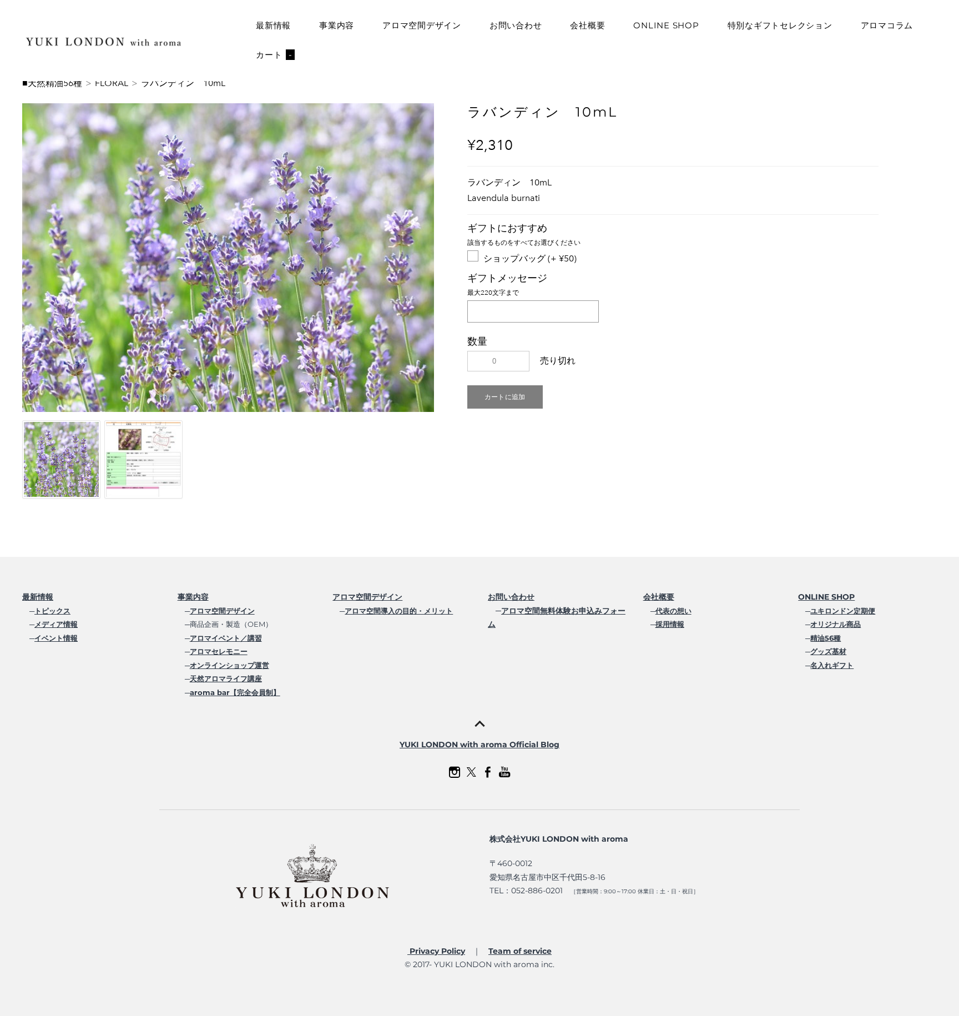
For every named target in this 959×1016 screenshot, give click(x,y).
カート (274, 54)
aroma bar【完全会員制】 (235, 692)
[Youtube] (504, 772)
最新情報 (273, 25)
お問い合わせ (515, 25)
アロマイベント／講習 (226, 637)
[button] (505, 397)
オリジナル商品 (835, 624)
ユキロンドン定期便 (842, 610)
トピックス (52, 610)
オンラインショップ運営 (229, 665)
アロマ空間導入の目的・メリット (399, 610)
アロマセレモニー (219, 651)
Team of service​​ (520, 951)
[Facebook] (487, 772)
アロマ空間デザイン (421, 25)
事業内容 (336, 25)
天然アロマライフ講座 (226, 678)
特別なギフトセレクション (780, 25)
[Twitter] (471, 772)
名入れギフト (832, 665)
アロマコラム (887, 25)
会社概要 (587, 25)
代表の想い (673, 610)
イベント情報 (56, 637)
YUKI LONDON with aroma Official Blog (479, 745)
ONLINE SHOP (666, 25)
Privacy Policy (436, 951)
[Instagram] (454, 772)
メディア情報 (56, 624)
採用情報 (669, 624)
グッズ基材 (828, 651)
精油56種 (825, 637)
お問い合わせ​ (511, 597)
